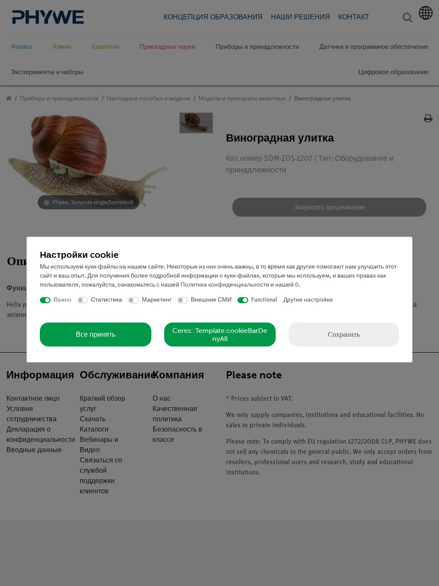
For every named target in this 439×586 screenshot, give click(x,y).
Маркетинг (156, 300)
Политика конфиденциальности (224, 285)
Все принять (95, 334)
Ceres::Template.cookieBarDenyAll (219, 334)
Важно (63, 300)
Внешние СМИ (211, 300)
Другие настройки (308, 300)
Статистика (106, 300)
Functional (264, 300)
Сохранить (344, 334)
